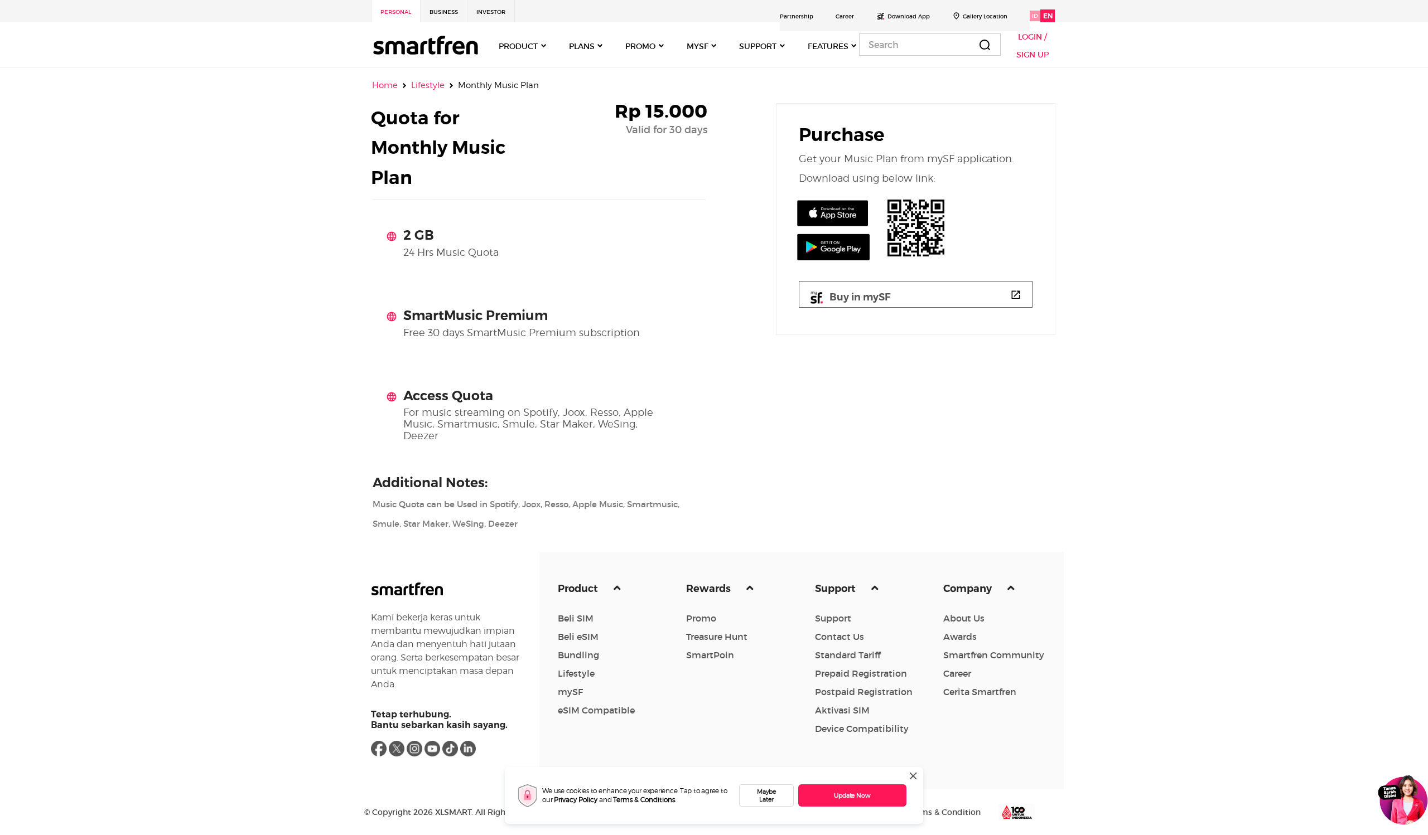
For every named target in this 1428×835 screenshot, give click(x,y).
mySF (570, 691)
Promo (701, 618)
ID (1035, 16)
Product (579, 588)
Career (845, 16)
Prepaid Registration (861, 673)
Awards (960, 636)
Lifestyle (576, 673)
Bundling (578, 655)
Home (385, 85)
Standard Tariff (847, 655)
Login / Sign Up (1032, 46)
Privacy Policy (575, 799)
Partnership (796, 16)
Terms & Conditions (644, 799)
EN (1048, 16)
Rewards (709, 588)
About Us (964, 618)
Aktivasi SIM (842, 710)
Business (444, 12)
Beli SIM (576, 618)
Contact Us (839, 636)
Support (836, 588)
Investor (490, 12)
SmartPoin (710, 655)
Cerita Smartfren (979, 691)
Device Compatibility (862, 728)
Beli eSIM (578, 636)
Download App (908, 16)
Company (968, 588)
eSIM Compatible (596, 710)
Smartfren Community (993, 655)
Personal (395, 12)
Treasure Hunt (716, 636)
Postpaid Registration (864, 691)
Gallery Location (985, 16)
